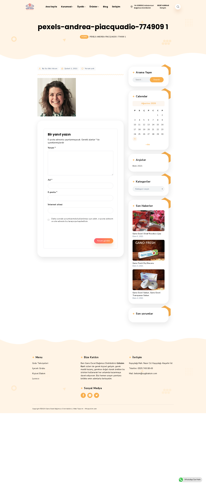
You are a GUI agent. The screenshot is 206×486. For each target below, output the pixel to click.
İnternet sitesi (55, 204)
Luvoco (35, 378)
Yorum (52, 147)
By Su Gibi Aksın (49, 68)
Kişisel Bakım (38, 373)
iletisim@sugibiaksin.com (145, 373)
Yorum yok (89, 68)
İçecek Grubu (38, 368)
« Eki (148, 144)
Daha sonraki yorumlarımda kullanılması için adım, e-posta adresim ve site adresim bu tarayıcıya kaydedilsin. (82, 220)
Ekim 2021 (138, 166)
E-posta (52, 192)
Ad (50, 179)
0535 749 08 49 (145, 368)
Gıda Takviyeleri (40, 363)
